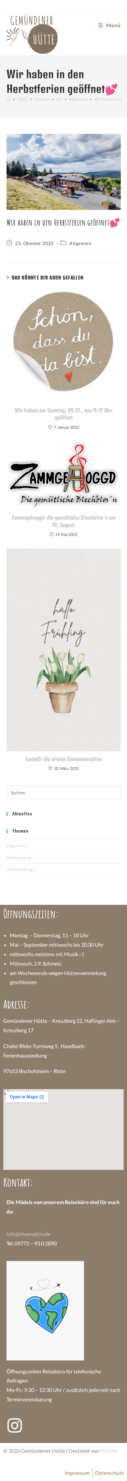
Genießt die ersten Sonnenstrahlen (63, 759)
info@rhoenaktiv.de (28, 1234)
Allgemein (80, 243)
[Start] (9, 99)
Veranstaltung (20, 869)
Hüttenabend (19, 857)
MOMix (109, 1451)
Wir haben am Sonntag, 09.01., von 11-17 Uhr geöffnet (63, 414)
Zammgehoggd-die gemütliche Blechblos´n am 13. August (64, 521)
